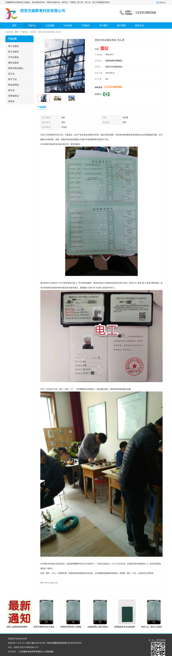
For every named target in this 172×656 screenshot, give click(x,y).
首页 (14, 25)
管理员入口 (40, 652)
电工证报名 (13, 46)
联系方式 (139, 25)
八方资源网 (22, 652)
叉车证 (33, 32)
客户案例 (121, 25)
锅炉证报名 (13, 63)
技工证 (11, 74)
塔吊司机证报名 (15, 68)
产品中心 (32, 25)
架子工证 (12, 79)
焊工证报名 (13, 52)
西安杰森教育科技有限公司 (58, 643)
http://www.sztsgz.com (49, 583)
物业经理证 (13, 85)
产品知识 (85, 25)
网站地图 (49, 652)
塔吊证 (11, 101)
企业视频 (50, 25)
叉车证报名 (13, 57)
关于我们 (103, 25)
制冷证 (11, 90)
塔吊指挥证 (13, 96)
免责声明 (31, 652)
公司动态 (68, 25)
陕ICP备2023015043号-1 (37, 643)
